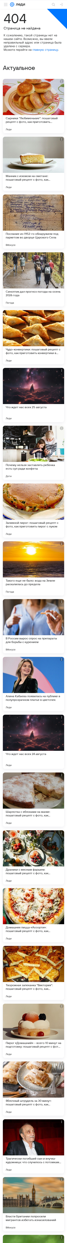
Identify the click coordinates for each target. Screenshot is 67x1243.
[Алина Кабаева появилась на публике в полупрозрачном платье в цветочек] (33, 684)
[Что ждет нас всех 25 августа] (33, 395)
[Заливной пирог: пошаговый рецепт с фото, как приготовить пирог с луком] (33, 511)
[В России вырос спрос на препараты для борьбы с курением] (33, 626)
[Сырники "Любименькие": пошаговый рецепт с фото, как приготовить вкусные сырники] (33, 106)
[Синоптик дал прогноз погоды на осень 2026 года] (33, 279)
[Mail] (12, 4)
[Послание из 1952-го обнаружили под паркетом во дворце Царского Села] (33, 222)
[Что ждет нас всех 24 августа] (33, 742)
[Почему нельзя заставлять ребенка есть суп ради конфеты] (33, 453)
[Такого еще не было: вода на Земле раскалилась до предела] (33, 568)
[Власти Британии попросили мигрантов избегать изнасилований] (33, 1204)
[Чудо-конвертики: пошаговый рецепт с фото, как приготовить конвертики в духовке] (33, 337)
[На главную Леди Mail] (19, 4)
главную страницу (45, 49)
